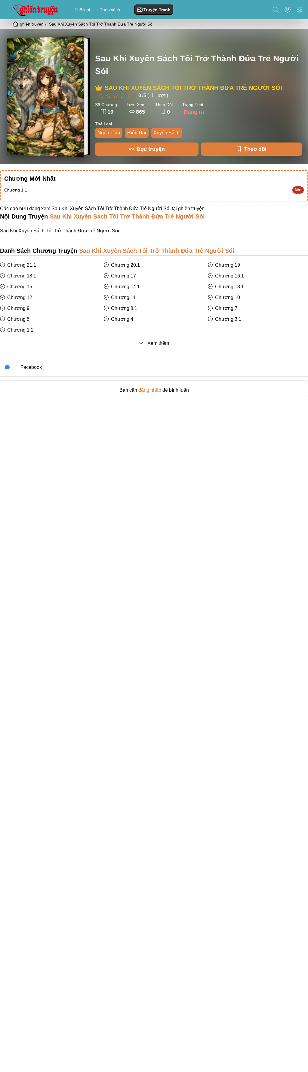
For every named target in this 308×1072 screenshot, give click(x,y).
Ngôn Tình (108, 132)
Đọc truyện (151, 149)
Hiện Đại (136, 132)
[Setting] (299, 9)
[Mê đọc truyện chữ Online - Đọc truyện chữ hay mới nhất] (35, 9)
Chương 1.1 (15, 190)
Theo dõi (255, 149)
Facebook (31, 367)
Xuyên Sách (166, 132)
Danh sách (110, 9)
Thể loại (82, 9)
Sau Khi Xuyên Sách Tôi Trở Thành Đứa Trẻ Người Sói (197, 65)
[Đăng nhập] (289, 10)
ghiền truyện (191, 208)
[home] (16, 24)
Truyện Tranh (157, 9)
